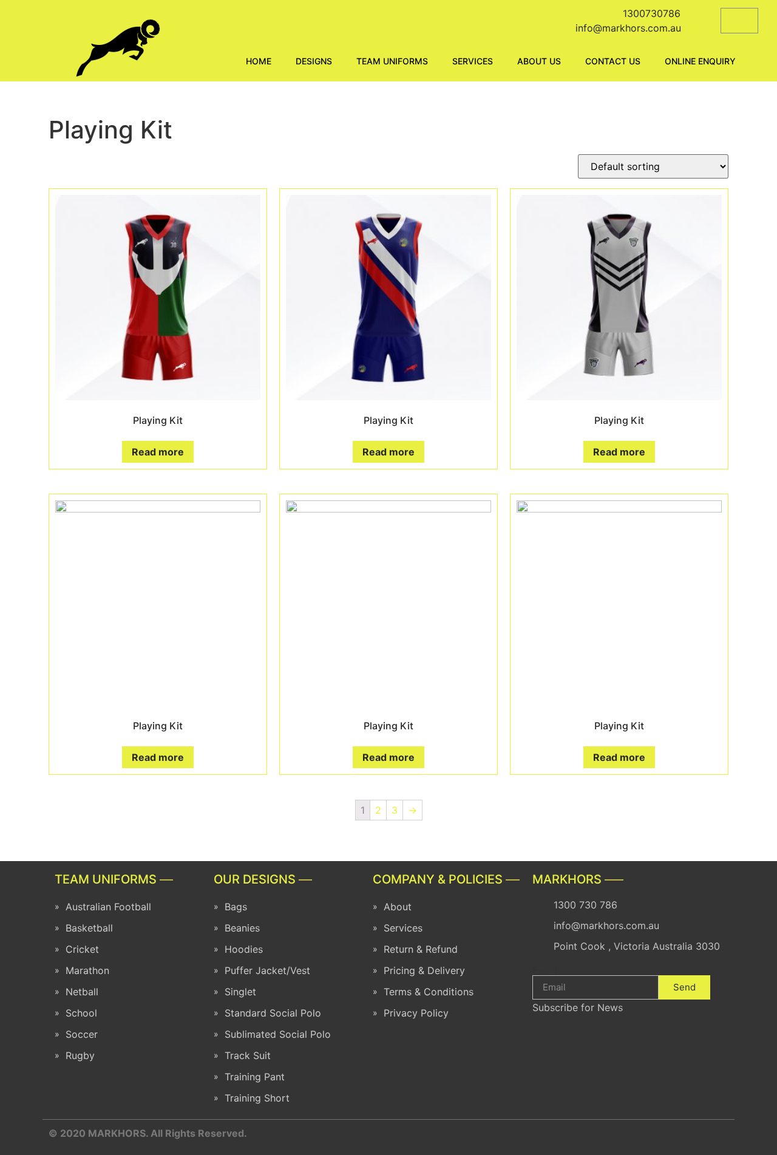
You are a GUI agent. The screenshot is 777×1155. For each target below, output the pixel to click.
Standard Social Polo (273, 1013)
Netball (82, 992)
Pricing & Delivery (424, 970)
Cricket (82, 949)
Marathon (87, 970)
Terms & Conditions (428, 992)
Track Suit (248, 1055)
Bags (236, 907)
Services (403, 928)
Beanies (242, 928)
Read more (158, 452)
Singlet (240, 992)
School (81, 1013)
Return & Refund (421, 949)
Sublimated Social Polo (278, 1034)
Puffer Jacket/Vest (267, 970)
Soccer (82, 1034)
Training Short (257, 1098)
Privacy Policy (416, 1013)
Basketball (89, 928)
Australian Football (108, 907)
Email (544, 970)
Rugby (80, 1055)
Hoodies (244, 949)
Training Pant (255, 1077)
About (398, 907)
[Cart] (739, 20)
